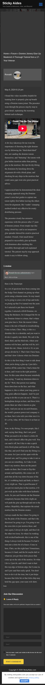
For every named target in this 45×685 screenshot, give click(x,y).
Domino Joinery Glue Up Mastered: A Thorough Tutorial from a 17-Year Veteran (22, 57)
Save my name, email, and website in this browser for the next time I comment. (24, 654)
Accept (24, 681)
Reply (5, 586)
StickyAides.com (29, 670)
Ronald (8, 74)
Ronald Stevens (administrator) (20, 273)
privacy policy (33, 678)
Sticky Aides (11, 3)
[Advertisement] (22, 30)
